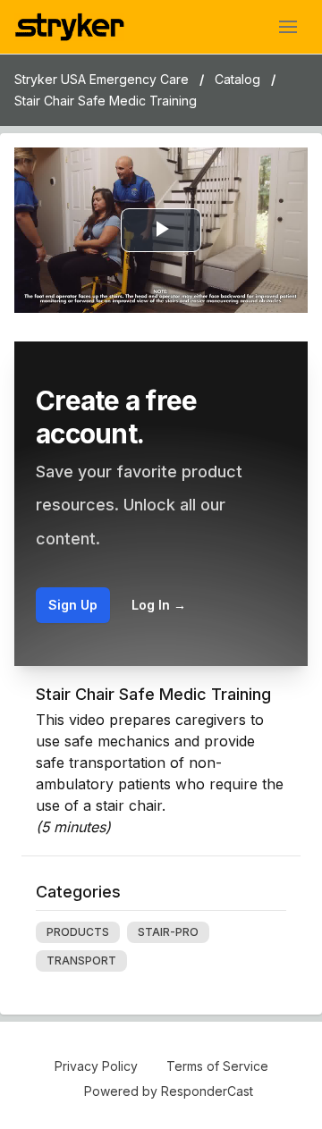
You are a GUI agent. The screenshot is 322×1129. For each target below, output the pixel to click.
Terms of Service (217, 1066)
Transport (81, 960)
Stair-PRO (168, 932)
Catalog (237, 79)
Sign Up (72, 604)
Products (78, 932)
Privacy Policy (96, 1066)
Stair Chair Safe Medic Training (105, 100)
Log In (158, 604)
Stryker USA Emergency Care (101, 79)
